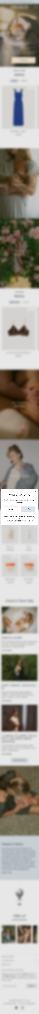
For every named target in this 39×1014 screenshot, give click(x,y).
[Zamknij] (35, 491)
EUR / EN (11, 509)
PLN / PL (28, 509)
